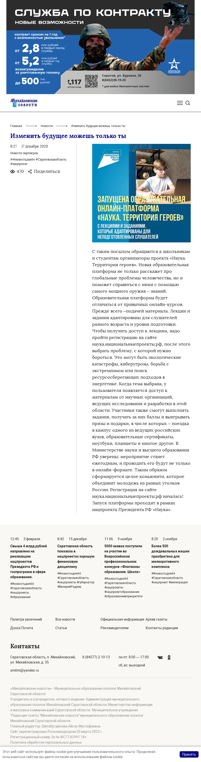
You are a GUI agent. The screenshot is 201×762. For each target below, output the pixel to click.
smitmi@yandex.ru (24, 670)
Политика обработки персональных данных (46, 742)
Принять (189, 754)
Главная (16, 126)
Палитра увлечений (26, 619)
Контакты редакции (162, 628)
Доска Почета (21, 628)
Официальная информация (122, 619)
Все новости (65, 619)
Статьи (61, 628)
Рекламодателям (114, 628)
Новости (47, 126)
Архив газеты (156, 619)
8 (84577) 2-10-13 (96, 657)
